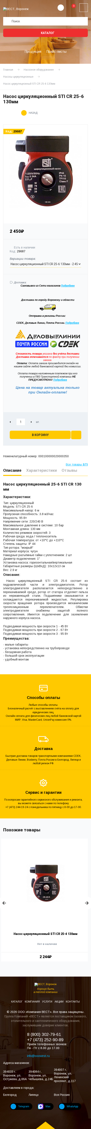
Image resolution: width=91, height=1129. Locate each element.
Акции (59, 1001)
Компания (32, 1001)
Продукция (33, 51)
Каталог (47, 33)
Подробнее (72, 322)
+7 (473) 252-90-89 (45, 1039)
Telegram (23, 1106)
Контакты (73, 1001)
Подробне (67, 285)
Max (48, 1106)
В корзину (40, 435)
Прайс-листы (56, 51)
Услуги (47, 1001)
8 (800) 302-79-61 (44, 1034)
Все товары (77, 464)
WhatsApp (72, 1106)
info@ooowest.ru (38, 1056)
